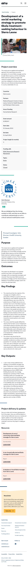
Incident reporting (19, 535)
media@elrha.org (5, 546)
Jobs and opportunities (20, 530)
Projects (13, 12)
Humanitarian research (6, 522)
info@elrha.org (4, 543)
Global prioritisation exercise (19, 526)
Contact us (17, 532)
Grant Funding (5, 12)
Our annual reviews (5, 525)
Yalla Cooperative (17, 565)
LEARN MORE (6, 444)
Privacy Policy (11, 554)
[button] (25, 3)
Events (2, 528)
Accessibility (4, 554)
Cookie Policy (19, 554)
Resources (3, 531)
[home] (4, 3)
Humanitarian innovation (21, 522)
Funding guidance (5, 533)
